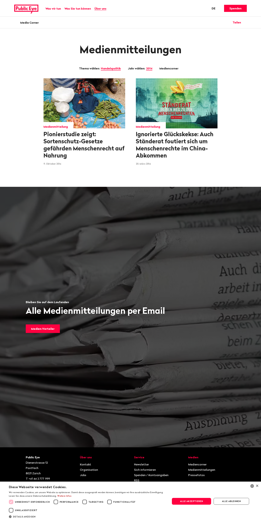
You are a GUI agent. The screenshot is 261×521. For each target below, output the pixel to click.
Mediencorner (169, 68)
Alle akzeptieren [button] (191, 501)
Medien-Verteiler (43, 328)
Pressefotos (196, 475)
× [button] (257, 486)
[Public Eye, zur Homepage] (26, 8)
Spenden (235, 8)
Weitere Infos (64, 496)
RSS (136, 480)
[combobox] (252, 486)
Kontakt (85, 464)
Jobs (83, 475)
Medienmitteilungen (201, 469)
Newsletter (141, 464)
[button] (87, 516)
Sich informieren (145, 469)
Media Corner (29, 22)
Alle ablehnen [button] (231, 501)
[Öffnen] (245, 22)
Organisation (89, 469)
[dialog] (130, 501)
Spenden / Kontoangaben (151, 475)
